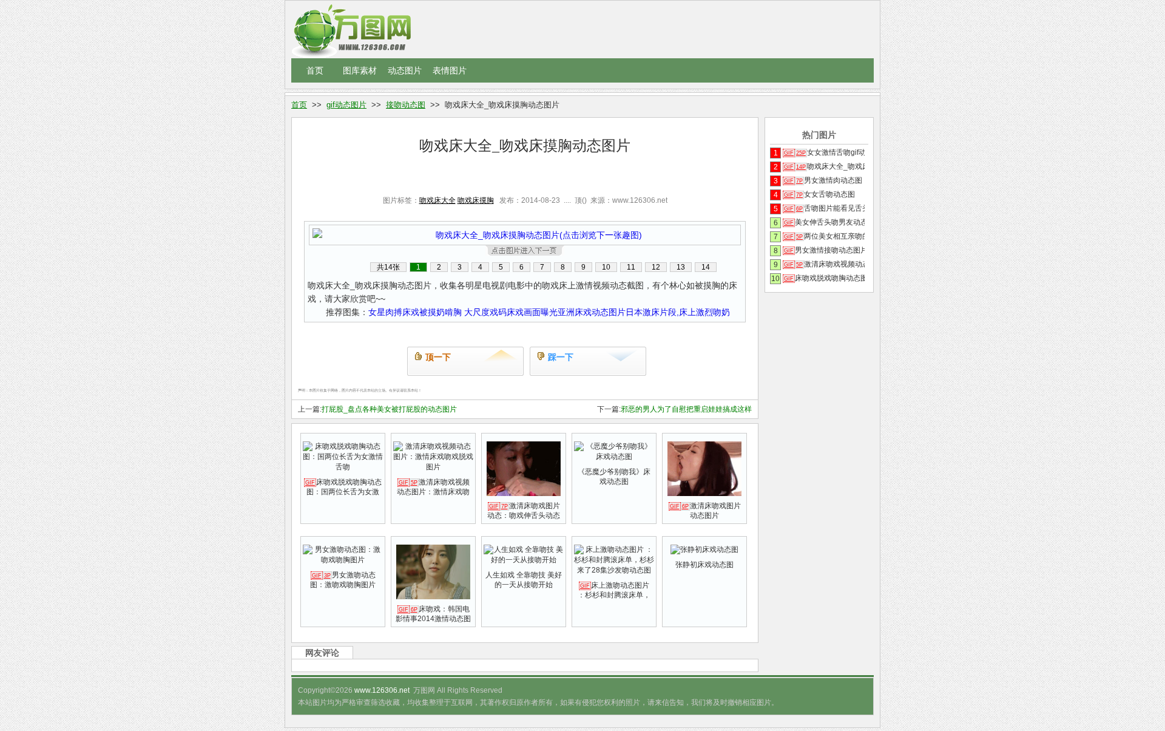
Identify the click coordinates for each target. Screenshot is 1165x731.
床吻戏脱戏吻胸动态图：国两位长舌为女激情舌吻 (343, 492)
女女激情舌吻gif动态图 (824, 152)
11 (631, 267)
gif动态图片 (346, 104)
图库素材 (360, 70)
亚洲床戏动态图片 (592, 312)
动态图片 (405, 70)
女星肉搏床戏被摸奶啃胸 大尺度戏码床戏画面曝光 (463, 312)
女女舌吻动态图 (819, 194)
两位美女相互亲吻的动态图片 (824, 236)
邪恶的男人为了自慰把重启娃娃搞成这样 (686, 409)
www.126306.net (382, 690)
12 (656, 267)
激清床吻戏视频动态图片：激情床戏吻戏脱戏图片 (433, 492)
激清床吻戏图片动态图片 (705, 510)
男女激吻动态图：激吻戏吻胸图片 (343, 580)
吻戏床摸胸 (476, 200)
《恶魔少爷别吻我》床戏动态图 (614, 476)
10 (606, 267)
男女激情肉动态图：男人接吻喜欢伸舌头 (824, 180)
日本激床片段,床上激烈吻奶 (678, 312)
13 (681, 267)
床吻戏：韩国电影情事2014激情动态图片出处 (433, 619)
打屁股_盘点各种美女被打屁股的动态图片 (389, 409)
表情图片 (450, 70)
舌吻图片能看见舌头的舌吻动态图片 (824, 208)
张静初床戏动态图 (704, 564)
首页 (314, 70)
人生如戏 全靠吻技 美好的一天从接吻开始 (523, 580)
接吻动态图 (405, 104)
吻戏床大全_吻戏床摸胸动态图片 (824, 166)
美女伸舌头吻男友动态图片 (824, 222)
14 (705, 267)
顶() (581, 200)
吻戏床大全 (437, 200)
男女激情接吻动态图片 (824, 250)
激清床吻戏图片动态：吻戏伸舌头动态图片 (523, 515)
